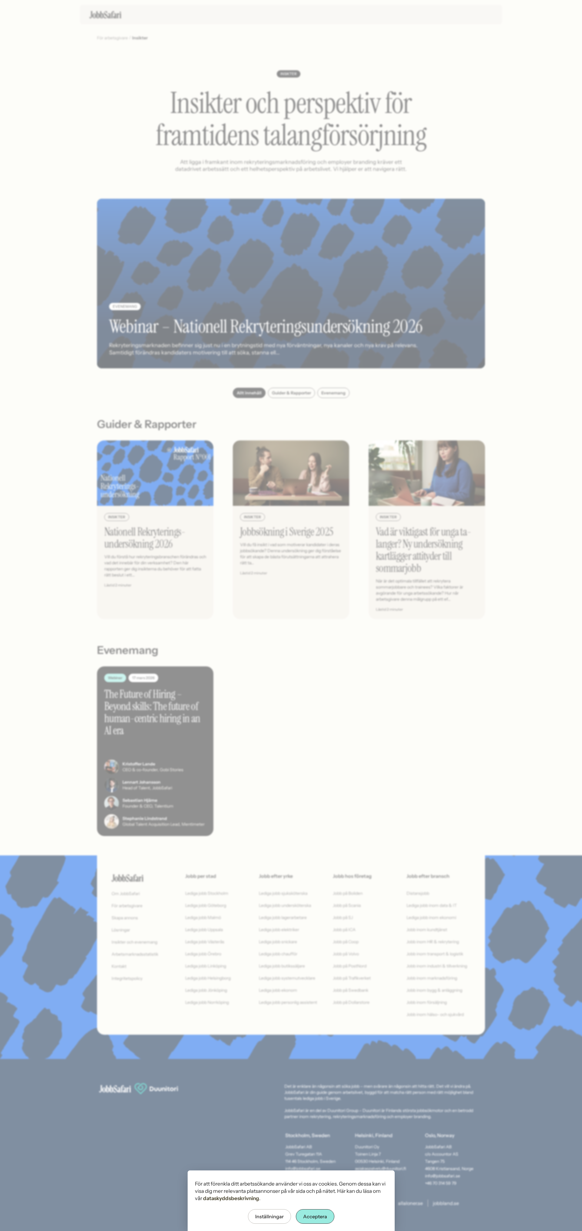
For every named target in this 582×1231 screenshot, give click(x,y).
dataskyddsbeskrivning (231, 1198)
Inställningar (269, 1216)
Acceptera (315, 1216)
